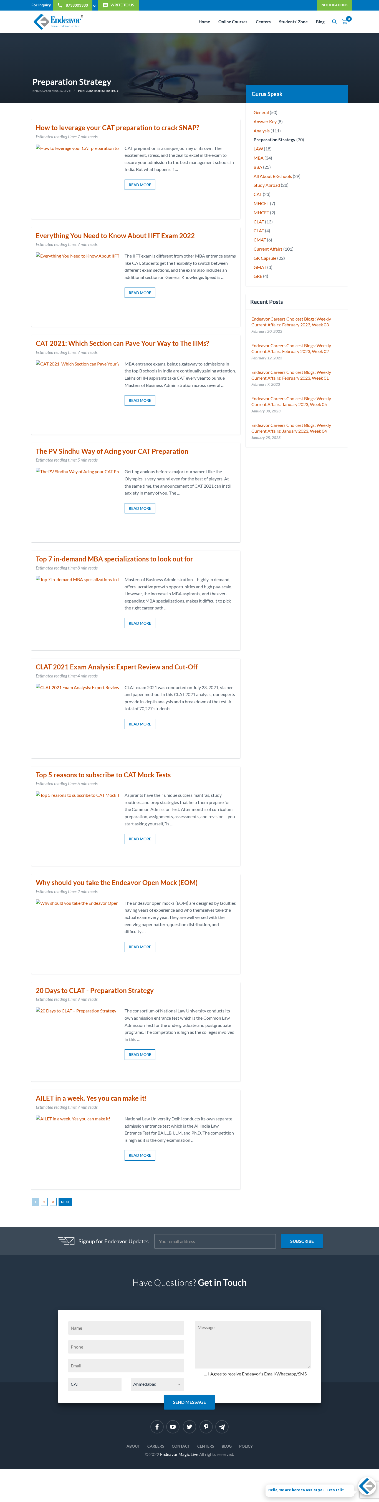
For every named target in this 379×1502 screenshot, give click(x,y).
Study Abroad (267, 185)
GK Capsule (265, 258)
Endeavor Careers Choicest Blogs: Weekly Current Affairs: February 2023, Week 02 (291, 348)
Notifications (334, 5)
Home (204, 21)
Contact (181, 1446)
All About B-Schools (273, 176)
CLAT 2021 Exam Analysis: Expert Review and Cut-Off (117, 667)
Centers (263, 21)
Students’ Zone (293, 21)
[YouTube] (173, 1426)
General (261, 112)
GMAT (260, 267)
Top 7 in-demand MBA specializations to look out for (114, 559)
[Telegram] (222, 1426)
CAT (258, 194)
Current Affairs (268, 248)
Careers (155, 1446)
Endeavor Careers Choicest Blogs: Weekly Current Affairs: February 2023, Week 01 (291, 374)
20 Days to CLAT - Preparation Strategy (95, 990)
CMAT (260, 239)
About (133, 1446)
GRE (258, 276)
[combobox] (95, 1385)
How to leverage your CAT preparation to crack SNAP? (117, 128)
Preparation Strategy (274, 139)
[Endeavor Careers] (59, 22)
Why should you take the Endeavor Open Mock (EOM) (117, 882)
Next (65, 1202)
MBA (259, 157)
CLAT (259, 221)
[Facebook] (157, 1426)
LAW (258, 148)
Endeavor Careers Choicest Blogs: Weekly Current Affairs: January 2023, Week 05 (291, 401)
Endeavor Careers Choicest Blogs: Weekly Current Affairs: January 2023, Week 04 (291, 428)
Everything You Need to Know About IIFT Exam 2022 (115, 235)
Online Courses (232, 21)
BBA (258, 167)
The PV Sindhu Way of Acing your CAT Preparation (112, 451)
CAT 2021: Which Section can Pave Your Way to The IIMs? (122, 343)
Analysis (262, 130)
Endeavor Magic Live (179, 1454)
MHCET (261, 203)
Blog (320, 21)
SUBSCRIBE (302, 1241)
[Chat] (367, 1486)
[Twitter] (189, 1426)
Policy (246, 1446)
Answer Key (265, 121)
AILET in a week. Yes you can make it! (91, 1098)
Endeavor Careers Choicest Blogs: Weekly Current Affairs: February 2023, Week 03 (291, 321)
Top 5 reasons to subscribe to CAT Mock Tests (103, 775)
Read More (140, 184)
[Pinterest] (206, 1426)
